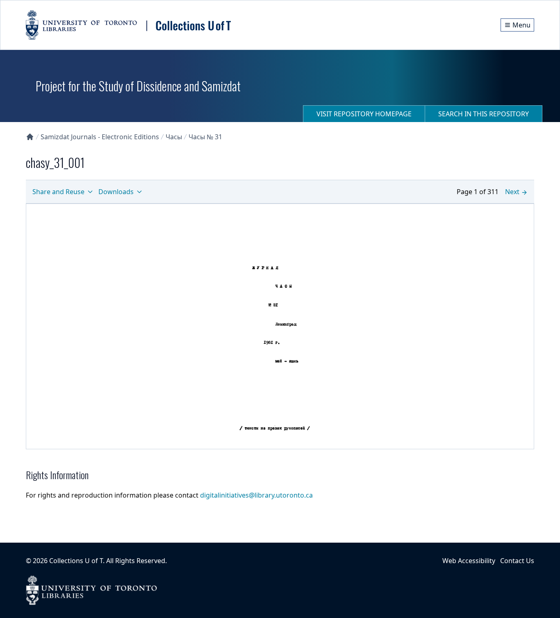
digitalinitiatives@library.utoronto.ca (256, 495)
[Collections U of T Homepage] (30, 137)
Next (512, 191)
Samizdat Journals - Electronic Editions (100, 136)
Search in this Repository (483, 113)
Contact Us (517, 560)
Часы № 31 (205, 136)
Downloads (116, 191)
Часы (174, 136)
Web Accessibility (468, 560)
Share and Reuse (58, 191)
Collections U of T (76, 560)
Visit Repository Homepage (364, 113)
